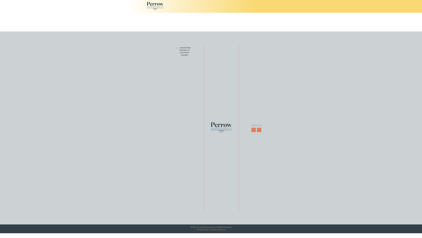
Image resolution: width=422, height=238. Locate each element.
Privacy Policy (202, 230)
